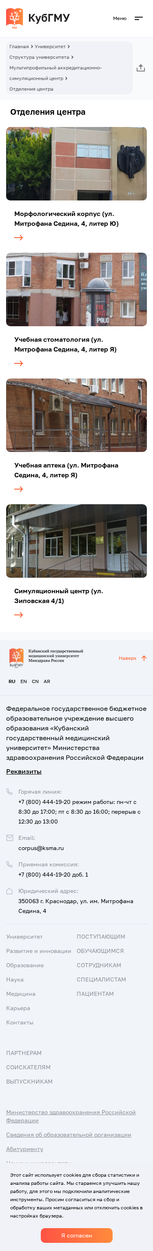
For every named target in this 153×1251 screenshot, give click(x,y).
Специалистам (101, 979)
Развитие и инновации (38, 950)
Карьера (18, 1007)
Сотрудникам (99, 965)
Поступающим (101, 936)
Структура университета (39, 57)
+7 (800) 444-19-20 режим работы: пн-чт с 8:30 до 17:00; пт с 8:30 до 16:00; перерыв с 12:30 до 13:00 (79, 811)
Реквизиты (24, 771)
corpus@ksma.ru (41, 847)
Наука (15, 979)
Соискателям (28, 1067)
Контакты (19, 1022)
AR (47, 681)
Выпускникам (29, 1081)
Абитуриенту (24, 1148)
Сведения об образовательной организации (68, 1134)
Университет (50, 46)
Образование (25, 965)
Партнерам (24, 1052)
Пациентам (95, 993)
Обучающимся (100, 950)
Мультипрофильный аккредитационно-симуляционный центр (55, 73)
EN (23, 681)
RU (12, 681)
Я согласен (76, 1235)
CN (35, 681)
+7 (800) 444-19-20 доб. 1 (53, 874)
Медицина (20, 993)
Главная (19, 46)
